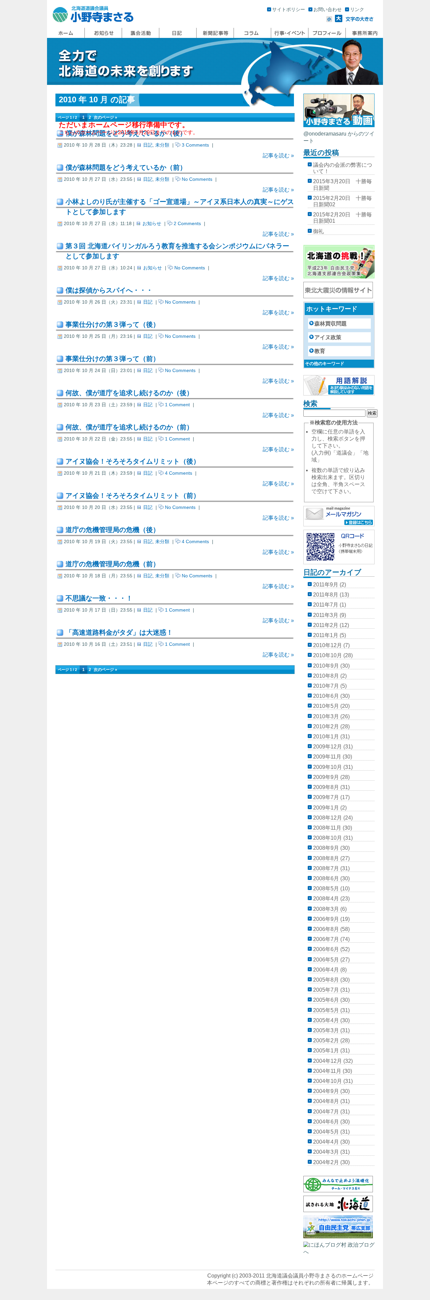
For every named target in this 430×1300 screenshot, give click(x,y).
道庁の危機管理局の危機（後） (113, 529)
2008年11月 (327, 828)
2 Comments (187, 223)
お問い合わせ (327, 9)
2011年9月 (325, 584)
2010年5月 (326, 706)
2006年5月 (326, 960)
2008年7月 (326, 868)
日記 (148, 145)
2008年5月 (326, 888)
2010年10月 (327, 655)
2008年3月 (326, 909)
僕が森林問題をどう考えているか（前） (126, 167)
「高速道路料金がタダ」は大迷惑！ (119, 632)
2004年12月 (327, 1061)
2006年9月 (326, 919)
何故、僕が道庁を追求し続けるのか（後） (129, 393)
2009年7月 (326, 797)
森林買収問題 (330, 323)
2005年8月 (326, 980)
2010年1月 (326, 736)
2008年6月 (326, 878)
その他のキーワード (324, 363)
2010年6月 (326, 696)
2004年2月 (326, 1162)
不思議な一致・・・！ (99, 598)
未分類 (162, 145)
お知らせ (151, 223)
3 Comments (195, 145)
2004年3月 (326, 1152)
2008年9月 (326, 848)
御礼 (318, 231)
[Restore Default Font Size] (359, 20)
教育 (319, 351)
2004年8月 (326, 1101)
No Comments (197, 179)
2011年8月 (325, 594)
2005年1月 (326, 1050)
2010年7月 (326, 686)
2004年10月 (327, 1081)
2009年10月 (327, 767)
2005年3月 (326, 1030)
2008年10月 (327, 838)
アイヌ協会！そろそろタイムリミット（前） (133, 495)
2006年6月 (326, 949)
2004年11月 (327, 1071)
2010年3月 (326, 716)
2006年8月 (326, 929)
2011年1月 (325, 635)
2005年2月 (326, 1040)
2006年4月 (326, 970)
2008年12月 (327, 818)
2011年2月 (325, 625)
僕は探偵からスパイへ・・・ (109, 290)
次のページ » (105, 117)
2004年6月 (326, 1122)
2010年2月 (326, 726)
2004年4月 (326, 1142)
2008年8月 (326, 858)
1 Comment (177, 404)
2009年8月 (326, 787)
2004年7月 (326, 1111)
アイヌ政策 (327, 337)
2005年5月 (326, 1010)
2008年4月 (326, 898)
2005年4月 (326, 1020)
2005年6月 (326, 1000)
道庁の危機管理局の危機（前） (113, 564)
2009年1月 (326, 808)
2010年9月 (326, 666)
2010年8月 (326, 676)
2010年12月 (327, 645)
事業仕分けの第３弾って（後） (113, 324)
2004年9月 (326, 1091)
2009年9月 (326, 777)
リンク (357, 9)
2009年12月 (327, 746)
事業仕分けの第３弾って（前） (113, 358)
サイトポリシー (288, 9)
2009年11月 (327, 757)
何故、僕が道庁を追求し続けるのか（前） (129, 427)
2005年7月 (326, 990)
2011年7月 (325, 605)
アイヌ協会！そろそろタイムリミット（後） (133, 461)
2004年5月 (326, 1132)
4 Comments (178, 473)
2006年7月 (326, 939)
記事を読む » (278, 155)
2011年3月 (325, 615)
